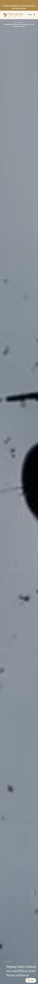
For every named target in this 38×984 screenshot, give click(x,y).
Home (15, 22)
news (21, 22)
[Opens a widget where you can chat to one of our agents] (30, 980)
